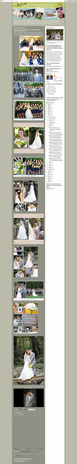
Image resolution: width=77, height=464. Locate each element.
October (51, 120)
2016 (49, 115)
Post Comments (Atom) (25, 451)
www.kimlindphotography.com (53, 66)
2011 (49, 178)
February (51, 169)
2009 (49, 181)
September (51, 122)
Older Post (41, 449)
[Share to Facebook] (33, 409)
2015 (49, 170)
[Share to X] (31, 409)
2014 (49, 172)
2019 (49, 110)
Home (29, 449)
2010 (49, 179)
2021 (49, 106)
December (51, 117)
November (51, 118)
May (50, 163)
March (50, 167)
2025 (49, 104)
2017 (49, 113)
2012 (49, 176)
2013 (49, 174)
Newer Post (16, 449)
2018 (49, 111)
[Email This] (28, 409)
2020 (49, 108)
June (50, 162)
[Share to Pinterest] (34, 409)
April (50, 165)
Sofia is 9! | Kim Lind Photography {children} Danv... (55, 129)
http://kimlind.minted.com (52, 71)
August (51, 124)
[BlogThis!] (30, 409)
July (50, 125)
